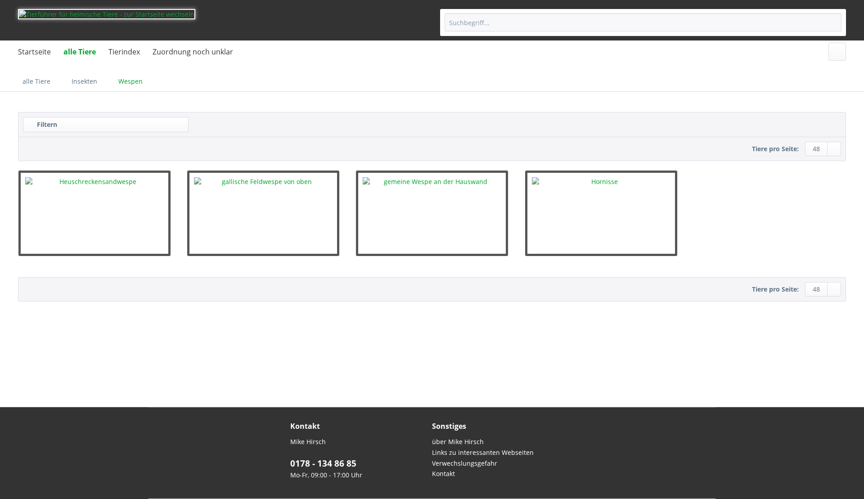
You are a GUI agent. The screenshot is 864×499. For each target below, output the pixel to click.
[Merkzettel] (837, 52)
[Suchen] (833, 22)
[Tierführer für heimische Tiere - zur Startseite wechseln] (106, 22)
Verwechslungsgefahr (464, 463)
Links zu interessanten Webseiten (483, 452)
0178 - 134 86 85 (323, 463)
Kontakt (443, 473)
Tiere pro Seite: (775, 148)
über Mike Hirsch (458, 441)
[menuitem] (643, 22)
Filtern (46, 124)
